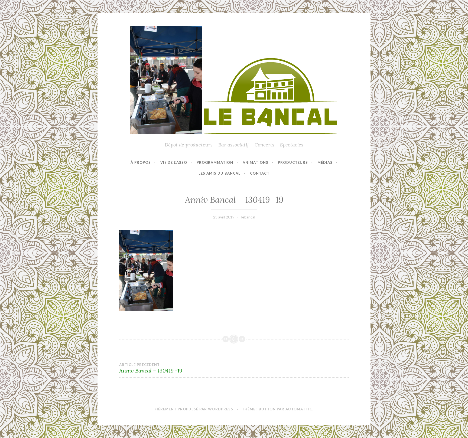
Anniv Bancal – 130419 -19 (150, 368)
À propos (141, 162)
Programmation (215, 162)
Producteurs (293, 162)
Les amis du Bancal (219, 173)
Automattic (298, 409)
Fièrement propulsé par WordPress (194, 409)
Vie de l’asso (173, 162)
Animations (255, 162)
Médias (325, 162)
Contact (259, 173)
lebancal (248, 217)
